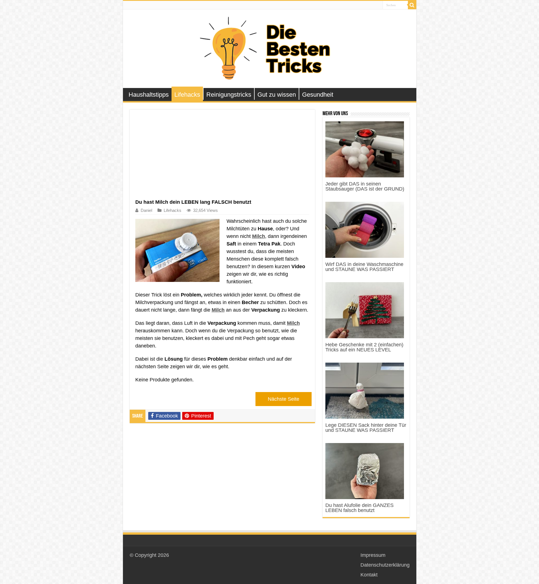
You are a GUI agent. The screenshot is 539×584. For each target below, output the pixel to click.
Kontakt (369, 575)
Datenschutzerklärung (385, 565)
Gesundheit (317, 94)
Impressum (372, 555)
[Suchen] (412, 5)
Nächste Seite (283, 399)
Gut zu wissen (276, 94)
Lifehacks (187, 94)
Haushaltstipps (149, 94)
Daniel (146, 210)
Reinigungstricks (228, 94)
